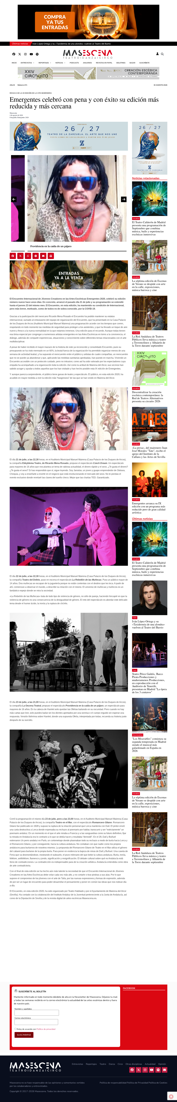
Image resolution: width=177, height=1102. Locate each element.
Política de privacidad (46, 1029)
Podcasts (74, 63)
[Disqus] (69, 940)
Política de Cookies (158, 1082)
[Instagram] (25, 54)
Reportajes (44, 63)
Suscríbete (144, 63)
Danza (112, 1064)
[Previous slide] (14, 199)
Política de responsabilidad (113, 1082)
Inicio (14, 63)
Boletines (120, 63)
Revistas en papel (104, 63)
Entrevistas (26, 63)
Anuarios (87, 63)
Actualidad (136, 218)
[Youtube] (31, 54)
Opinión (162, 1064)
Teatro (135, 617)
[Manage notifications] (171, 1096)
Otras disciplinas (138, 735)
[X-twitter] (19, 54)
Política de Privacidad (137, 1082)
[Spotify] (37, 54)
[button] (162, 54)
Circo (120, 1064)
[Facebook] (14, 54)
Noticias (59, 63)
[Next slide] (124, 199)
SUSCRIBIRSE (24, 1034)
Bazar (132, 63)
